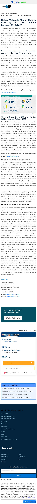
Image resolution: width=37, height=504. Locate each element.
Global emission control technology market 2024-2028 (17, 391)
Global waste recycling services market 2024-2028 (16, 394)
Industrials (4, 426)
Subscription (4, 454)
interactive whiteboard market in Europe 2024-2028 (16, 397)
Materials (3, 424)
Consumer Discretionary (8, 416)
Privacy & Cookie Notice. (29, 497)
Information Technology (8, 418)
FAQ (20, 459)
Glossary (3, 459)
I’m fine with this (29, 501)
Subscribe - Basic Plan (11, 350)
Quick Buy (8, 363)
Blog (20, 454)
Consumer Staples (6, 413)
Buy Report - (10, 340)
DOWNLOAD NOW (13, 318)
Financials (4, 436)
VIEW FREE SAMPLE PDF (12, 368)
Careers (3, 462)
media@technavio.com (12, 294)
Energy (3, 434)
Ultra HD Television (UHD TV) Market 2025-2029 (15, 388)
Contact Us (4, 456)
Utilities (3, 431)
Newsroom (22, 456)
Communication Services (8, 429)
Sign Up (18, 475)
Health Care (4, 421)
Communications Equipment (9, 439)
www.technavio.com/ (13, 296)
